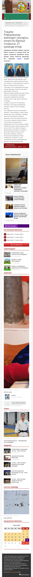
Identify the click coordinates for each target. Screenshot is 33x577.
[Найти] (28, 14)
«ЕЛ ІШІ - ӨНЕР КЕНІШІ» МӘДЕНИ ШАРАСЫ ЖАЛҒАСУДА (18, 480)
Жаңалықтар (10, 145)
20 (15, 540)
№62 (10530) (10, 237)
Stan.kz (19, 58)
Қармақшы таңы (22, 7)
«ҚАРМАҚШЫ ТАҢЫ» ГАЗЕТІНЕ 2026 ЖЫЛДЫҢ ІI (19, 253)
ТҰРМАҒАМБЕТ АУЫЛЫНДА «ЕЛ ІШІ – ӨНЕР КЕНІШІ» (19, 450)
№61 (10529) (10, 240)
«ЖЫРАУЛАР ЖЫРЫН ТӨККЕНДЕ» (17, 456)
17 (5, 540)
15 (23, 537)
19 (12, 540)
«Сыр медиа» (14, 572)
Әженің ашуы (8, 392)
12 (12, 537)
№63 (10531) (10, 234)
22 (23, 540)
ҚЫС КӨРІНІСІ (8, 518)
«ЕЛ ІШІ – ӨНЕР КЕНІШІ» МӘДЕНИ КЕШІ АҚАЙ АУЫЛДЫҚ (18, 464)
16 (27, 537)
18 (9, 540)
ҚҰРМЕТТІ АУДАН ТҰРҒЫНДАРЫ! (16, 260)
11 (9, 537)
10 (5, 537)
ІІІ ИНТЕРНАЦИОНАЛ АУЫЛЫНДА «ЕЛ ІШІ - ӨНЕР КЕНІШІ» (19, 472)
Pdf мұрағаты (17, 245)
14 (19, 537)
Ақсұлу (13, 395)
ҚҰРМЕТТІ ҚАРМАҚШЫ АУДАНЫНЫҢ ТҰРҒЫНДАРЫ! (19, 267)
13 (15, 537)
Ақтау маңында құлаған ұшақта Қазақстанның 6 (18, 402)
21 (19, 540)
